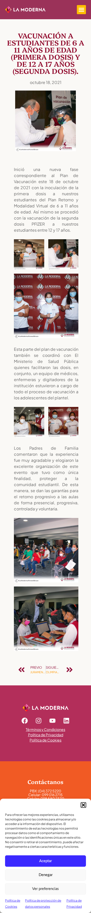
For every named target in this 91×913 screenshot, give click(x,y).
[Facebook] (24, 720)
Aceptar (45, 861)
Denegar (46, 875)
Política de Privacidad (45, 734)
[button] (83, 805)
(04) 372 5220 (49, 791)
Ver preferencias (45, 889)
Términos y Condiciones (45, 729)
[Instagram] (38, 720)
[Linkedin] (66, 720)
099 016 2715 (52, 794)
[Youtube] (52, 720)
